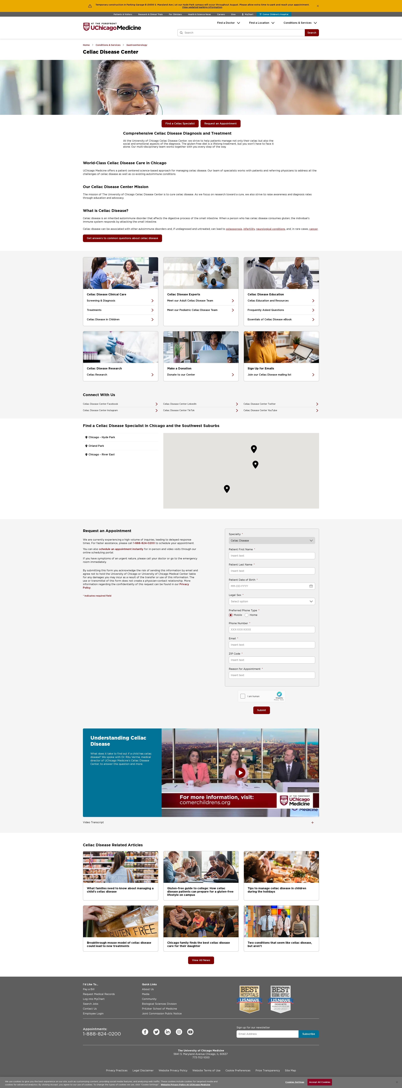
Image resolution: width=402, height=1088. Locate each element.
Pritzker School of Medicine (159, 1008)
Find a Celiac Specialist (180, 123)
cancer (313, 228)
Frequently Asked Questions (266, 310)
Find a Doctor (226, 22)
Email (232, 638)
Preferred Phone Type (243, 610)
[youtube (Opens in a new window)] (190, 1032)
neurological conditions (270, 228)
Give (233, 14)
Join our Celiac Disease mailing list (269, 374)
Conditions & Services (298, 22)
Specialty (235, 534)
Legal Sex (235, 595)
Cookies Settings (294, 1082)
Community (149, 998)
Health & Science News (199, 14)
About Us (148, 989)
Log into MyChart (94, 998)
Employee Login (93, 1013)
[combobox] (231, 601)
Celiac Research (97, 374)
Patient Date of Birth (242, 579)
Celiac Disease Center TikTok (179, 410)
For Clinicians (175, 14)
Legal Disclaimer (143, 1070)
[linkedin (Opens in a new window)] (168, 1032)
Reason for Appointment (245, 668)
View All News (201, 960)
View (185, 7)
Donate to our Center (181, 374)
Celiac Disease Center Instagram (100, 410)
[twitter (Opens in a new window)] (156, 1032)
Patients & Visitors (123, 14)
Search (311, 32)
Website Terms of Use (206, 1070)
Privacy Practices (117, 1070)
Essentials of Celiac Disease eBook (270, 319)
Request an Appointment (220, 123)
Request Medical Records (99, 994)
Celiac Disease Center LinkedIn (179, 404)
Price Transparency (267, 1070)
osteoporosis (234, 228)
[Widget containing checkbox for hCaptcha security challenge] (261, 696)
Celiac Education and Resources (268, 300)
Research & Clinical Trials (150, 14)
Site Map (290, 1070)
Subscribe (308, 1033)
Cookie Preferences (237, 1070)
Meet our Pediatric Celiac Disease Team (192, 310)
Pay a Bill (89, 989)
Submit (261, 710)
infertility (249, 228)
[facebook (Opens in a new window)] (145, 1032)
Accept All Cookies (319, 1082)
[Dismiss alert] (318, 6)
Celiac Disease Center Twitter (260, 404)
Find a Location (259, 22)
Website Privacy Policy (173, 1070)
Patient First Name (241, 549)
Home (253, 614)
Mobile (238, 614)
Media (145, 994)
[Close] (397, 1082)
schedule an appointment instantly (121, 549)
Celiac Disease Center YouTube (260, 410)
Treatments (94, 310)
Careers (221, 14)
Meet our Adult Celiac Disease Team (190, 300)
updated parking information (205, 7)
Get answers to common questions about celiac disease (122, 238)
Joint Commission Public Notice (162, 1013)
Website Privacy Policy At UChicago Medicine (185, 1084)
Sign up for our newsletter (253, 1027)
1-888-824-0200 (144, 543)
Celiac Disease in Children (103, 319)
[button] (255, 464)
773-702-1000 (201, 1057)
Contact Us (90, 1008)
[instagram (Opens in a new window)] (179, 1032)
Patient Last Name (240, 564)
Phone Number (238, 623)
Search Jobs (90, 1003)
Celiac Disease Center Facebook (100, 404)
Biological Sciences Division (159, 1003)
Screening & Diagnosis (101, 300)
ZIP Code (234, 653)
